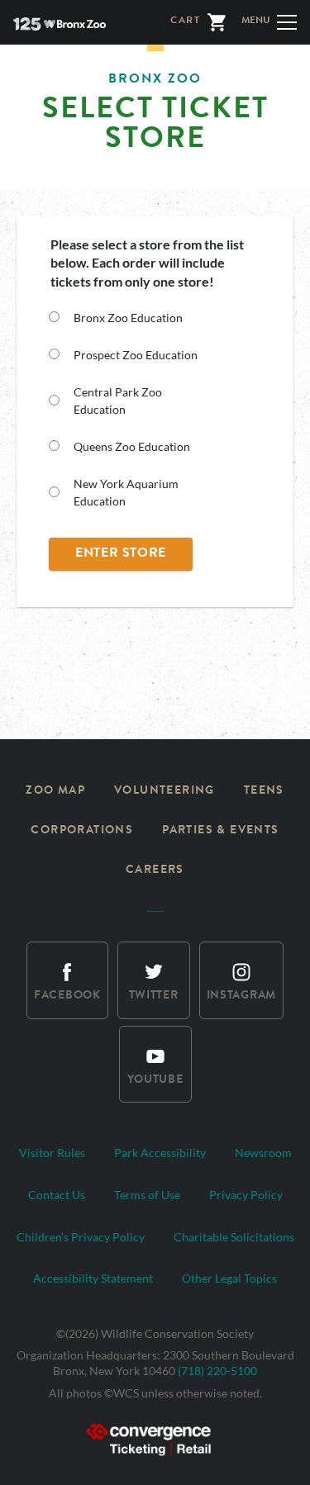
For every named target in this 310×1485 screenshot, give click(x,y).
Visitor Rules (52, 1153)
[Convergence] (155, 1437)
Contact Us (56, 1195)
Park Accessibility (160, 1153)
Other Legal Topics (229, 1278)
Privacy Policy (246, 1195)
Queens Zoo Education (132, 446)
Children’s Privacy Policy (81, 1237)
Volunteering (164, 791)
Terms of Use (147, 1195)
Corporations (82, 831)
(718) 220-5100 (217, 1371)
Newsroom (263, 1153)
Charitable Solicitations (234, 1237)
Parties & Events (220, 831)
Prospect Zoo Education (136, 355)
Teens (264, 791)
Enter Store (120, 554)
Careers (155, 870)
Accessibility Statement (93, 1278)
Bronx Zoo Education (128, 318)
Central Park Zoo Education (118, 400)
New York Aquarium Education (126, 492)
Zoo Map (55, 791)
